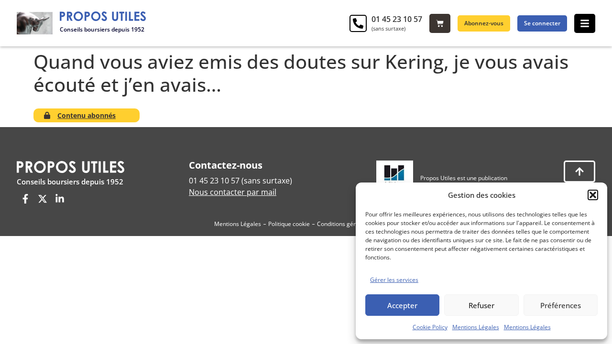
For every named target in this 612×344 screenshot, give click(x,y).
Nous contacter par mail (232, 192)
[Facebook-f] (25, 198)
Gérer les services (394, 280)
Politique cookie (289, 224)
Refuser (481, 305)
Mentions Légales (475, 327)
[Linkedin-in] (59, 198)
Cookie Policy (430, 327)
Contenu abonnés (86, 115)
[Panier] (439, 23)
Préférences (560, 305)
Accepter (402, 305)
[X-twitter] (42, 198)
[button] (593, 195)
